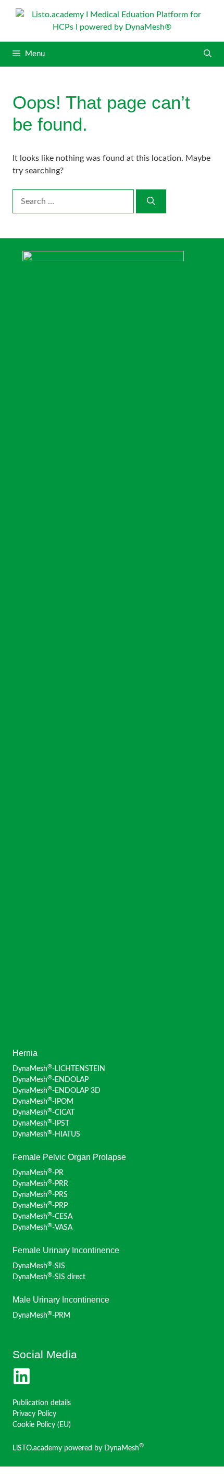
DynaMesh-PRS (40, 1194)
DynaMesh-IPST (41, 1123)
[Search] (151, 201)
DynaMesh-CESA (42, 1216)
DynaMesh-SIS (39, 1266)
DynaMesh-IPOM (43, 1101)
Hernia (25, 1053)
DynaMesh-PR (38, 1173)
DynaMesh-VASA (42, 1227)
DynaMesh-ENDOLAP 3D (57, 1090)
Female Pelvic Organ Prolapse (69, 1157)
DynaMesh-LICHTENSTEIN (59, 1069)
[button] (207, 54)
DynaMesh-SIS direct (49, 1277)
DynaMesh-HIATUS (46, 1134)
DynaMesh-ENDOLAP (51, 1079)
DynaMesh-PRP (40, 1205)
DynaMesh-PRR (40, 1184)
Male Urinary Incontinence (61, 1299)
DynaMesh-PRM (41, 1315)
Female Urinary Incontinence (66, 1250)
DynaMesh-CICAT (43, 1112)
